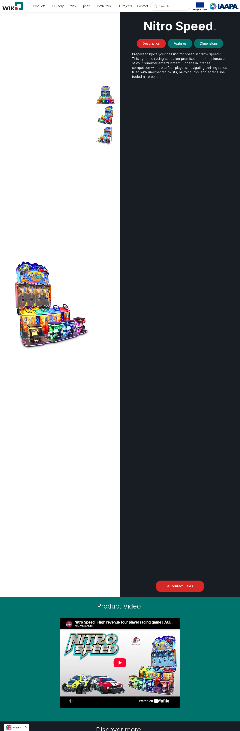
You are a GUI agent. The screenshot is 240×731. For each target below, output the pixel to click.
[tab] (151, 43)
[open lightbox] (105, 95)
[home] (15, 6)
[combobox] (16, 727)
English (17, 727)
